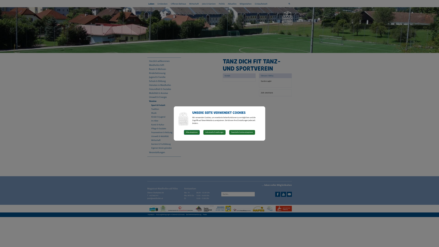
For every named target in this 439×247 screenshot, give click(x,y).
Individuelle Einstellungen (214, 132)
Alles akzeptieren (192, 132)
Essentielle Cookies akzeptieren (242, 132)
